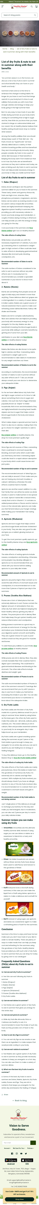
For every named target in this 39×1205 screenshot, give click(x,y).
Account (6, 1148)
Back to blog (21, 1100)
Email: (9, 1180)
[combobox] (19, 15)
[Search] (32, 6)
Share (6, 1095)
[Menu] (2, 6)
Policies (30, 1148)
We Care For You (18, 1148)
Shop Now (19, 1199)
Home (4, 49)
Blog (12, 49)
